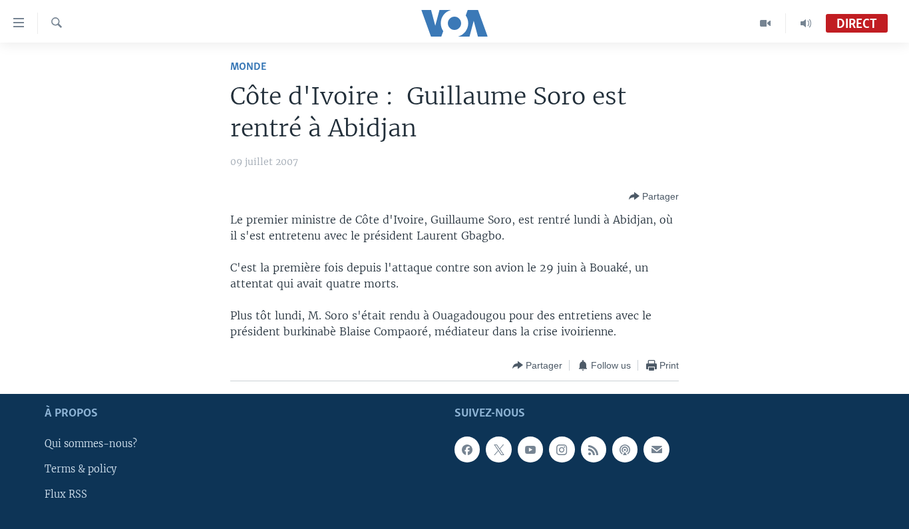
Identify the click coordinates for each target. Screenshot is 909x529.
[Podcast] (624, 449)
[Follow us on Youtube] (530, 449)
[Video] (765, 23)
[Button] (654, 196)
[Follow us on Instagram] (561, 449)
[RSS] (593, 449)
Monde (248, 67)
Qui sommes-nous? (91, 444)
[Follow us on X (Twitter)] (498, 449)
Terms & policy (80, 470)
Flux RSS (66, 495)
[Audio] (806, 23)
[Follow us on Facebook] (467, 449)
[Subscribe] (656, 449)
